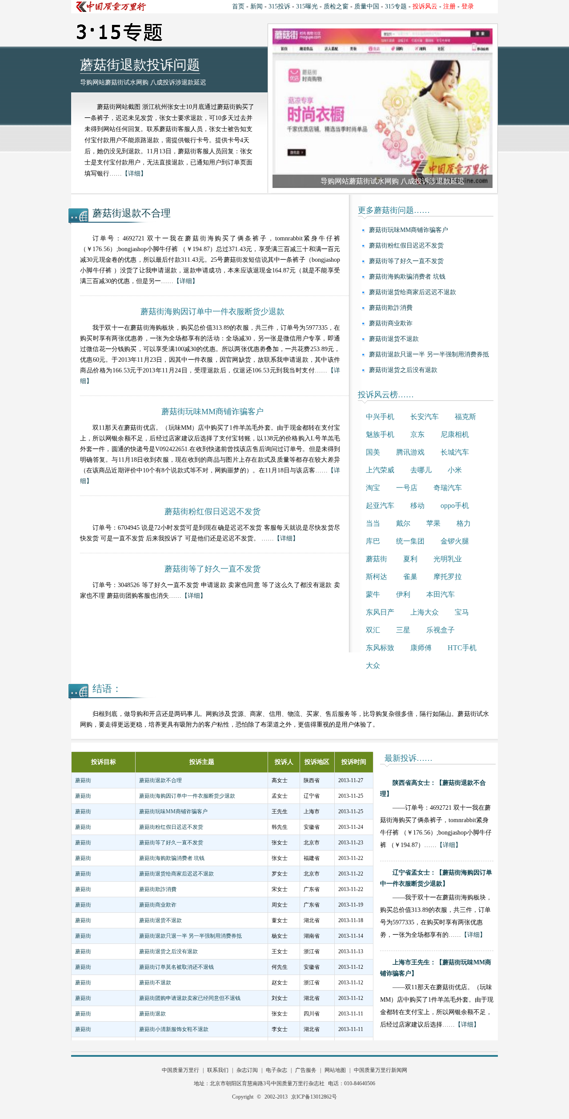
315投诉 (279, 6)
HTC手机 (462, 647)
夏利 (410, 559)
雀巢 (410, 576)
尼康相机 (455, 434)
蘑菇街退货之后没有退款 (403, 370)
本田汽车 (440, 594)
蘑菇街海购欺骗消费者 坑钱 (407, 276)
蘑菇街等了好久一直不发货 (406, 261)
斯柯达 (376, 576)
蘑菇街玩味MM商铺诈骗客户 (408, 230)
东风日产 (380, 612)
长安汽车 (424, 416)
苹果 (433, 523)
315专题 (396, 6)
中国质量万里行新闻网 (380, 1070)
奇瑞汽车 (447, 488)
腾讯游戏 (410, 452)
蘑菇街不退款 (155, 982)
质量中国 (366, 6)
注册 (449, 6)
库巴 (373, 541)
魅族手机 (380, 434)
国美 (373, 452)
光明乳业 (447, 559)
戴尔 (403, 523)
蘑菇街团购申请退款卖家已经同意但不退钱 (189, 998)
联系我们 (217, 1070)
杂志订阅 (247, 1070)
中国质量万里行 (180, 1070)
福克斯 (465, 416)
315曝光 (307, 6)
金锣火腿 (455, 541)
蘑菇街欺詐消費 (391, 307)
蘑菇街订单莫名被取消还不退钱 (176, 967)
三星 (403, 630)
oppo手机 (455, 505)
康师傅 (421, 647)
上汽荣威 (380, 470)
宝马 (462, 612)
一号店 (406, 488)
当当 (373, 523)
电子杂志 (276, 1070)
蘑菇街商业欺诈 (391, 323)
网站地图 (335, 1070)
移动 (417, 505)
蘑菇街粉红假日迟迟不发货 (406, 245)
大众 (373, 665)
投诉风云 (425, 6)
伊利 (403, 594)
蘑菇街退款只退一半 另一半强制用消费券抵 (429, 354)
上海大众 (424, 612)
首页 (238, 6)
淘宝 (373, 488)
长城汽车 (455, 452)
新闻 (256, 6)
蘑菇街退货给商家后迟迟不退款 (412, 292)
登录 (467, 6)
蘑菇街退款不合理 (131, 213)
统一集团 (410, 541)
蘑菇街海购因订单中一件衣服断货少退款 (187, 796)
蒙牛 (373, 594)
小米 (455, 470)
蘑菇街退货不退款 (394, 339)
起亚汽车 (380, 505)
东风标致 (380, 647)
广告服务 (306, 1070)
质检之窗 (336, 6)
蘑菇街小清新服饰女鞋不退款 (173, 1029)
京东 (417, 434)
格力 (464, 523)
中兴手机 (380, 416)
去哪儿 (421, 470)
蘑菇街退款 (152, 1014)
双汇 (373, 630)
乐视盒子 (440, 630)
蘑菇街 (376, 559)
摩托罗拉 (447, 576)
